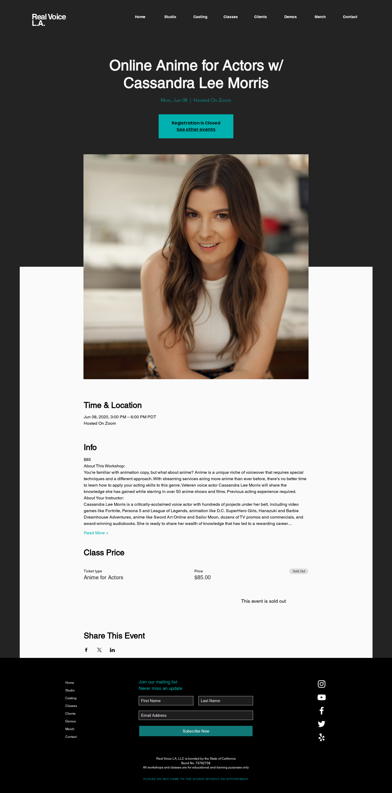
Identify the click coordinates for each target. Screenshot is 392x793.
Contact (71, 737)
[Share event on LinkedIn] (112, 650)
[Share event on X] (99, 650)
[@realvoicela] (322, 684)
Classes (71, 706)
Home (69, 683)
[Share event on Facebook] (86, 650)
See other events (196, 129)
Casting (71, 698)
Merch (69, 729)
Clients (70, 713)
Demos (70, 721)
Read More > (96, 532)
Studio (70, 690)
